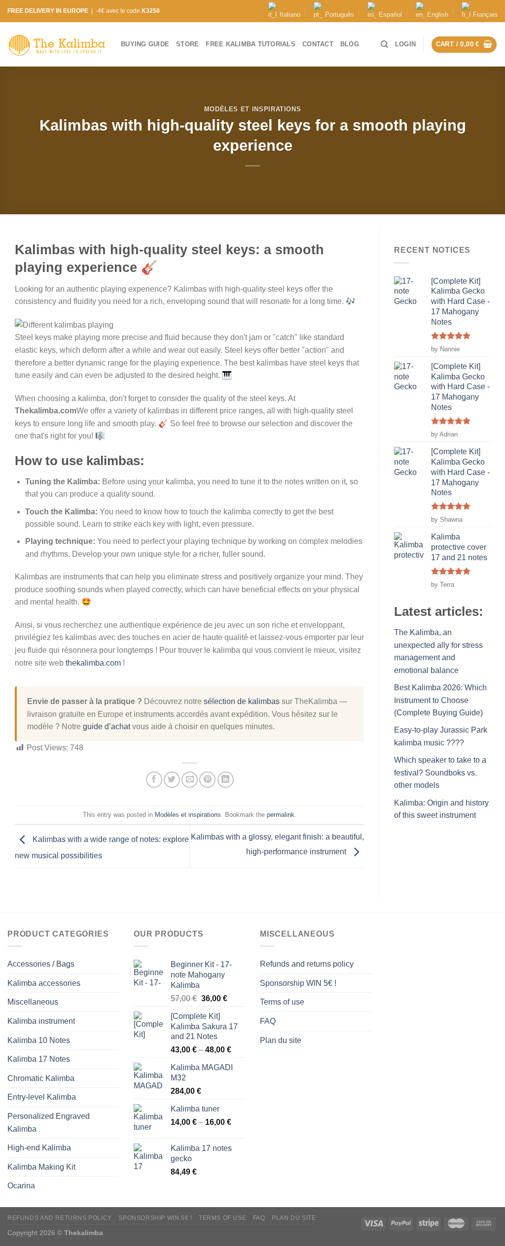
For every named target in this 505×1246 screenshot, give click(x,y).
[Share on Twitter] (172, 780)
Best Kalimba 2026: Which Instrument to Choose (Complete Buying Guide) (440, 700)
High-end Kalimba (39, 1148)
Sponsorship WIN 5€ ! (298, 983)
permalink (280, 814)
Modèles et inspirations (252, 109)
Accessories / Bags (40, 964)
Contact (317, 44)
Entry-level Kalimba (41, 1097)
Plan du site (280, 1040)
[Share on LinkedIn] (225, 780)
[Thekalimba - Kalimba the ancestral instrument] (56, 45)
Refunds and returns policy (307, 964)
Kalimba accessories (43, 983)
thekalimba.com (93, 663)
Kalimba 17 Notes (38, 1059)
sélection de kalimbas (242, 701)
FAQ (268, 1021)
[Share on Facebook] (154, 780)
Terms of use (282, 1002)
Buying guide (145, 44)
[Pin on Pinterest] (207, 780)
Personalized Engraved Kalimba (48, 1122)
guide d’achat (106, 726)
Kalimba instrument (41, 1021)
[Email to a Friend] (189, 780)
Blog (349, 44)
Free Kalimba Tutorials (250, 44)
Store (187, 44)
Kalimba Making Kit (41, 1167)
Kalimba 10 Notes (38, 1040)
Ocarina (21, 1185)
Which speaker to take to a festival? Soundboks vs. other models (440, 772)
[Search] (384, 44)
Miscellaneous (32, 1002)
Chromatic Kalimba (40, 1078)
